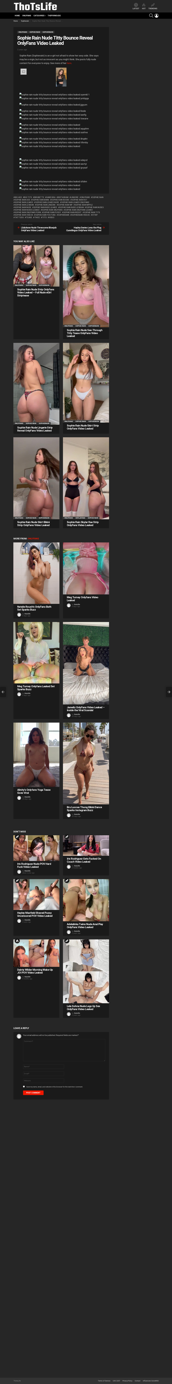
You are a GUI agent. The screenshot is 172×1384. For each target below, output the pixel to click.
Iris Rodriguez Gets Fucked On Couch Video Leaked (84, 860)
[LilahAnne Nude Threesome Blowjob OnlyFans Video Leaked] (3, 692)
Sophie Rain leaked (24, 202)
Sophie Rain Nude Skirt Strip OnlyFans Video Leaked (83, 427)
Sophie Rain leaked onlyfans (75, 202)
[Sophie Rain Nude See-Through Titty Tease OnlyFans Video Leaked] (86, 286)
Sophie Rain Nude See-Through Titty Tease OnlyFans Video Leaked (84, 333)
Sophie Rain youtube (45, 215)
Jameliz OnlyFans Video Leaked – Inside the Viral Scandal (86, 709)
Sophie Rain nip (65, 205)
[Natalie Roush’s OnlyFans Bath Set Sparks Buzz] (36, 573)
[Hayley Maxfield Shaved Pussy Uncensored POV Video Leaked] (36, 894)
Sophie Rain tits (92, 212)
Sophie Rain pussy (52, 212)
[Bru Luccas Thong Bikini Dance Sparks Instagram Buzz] (86, 763)
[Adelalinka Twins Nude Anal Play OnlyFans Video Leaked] (86, 900)
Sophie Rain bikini (40, 200)
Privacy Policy (127, 1381)
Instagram (63, 197)
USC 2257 (116, 1381)
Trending (17, 836)
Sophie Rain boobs (60, 200)
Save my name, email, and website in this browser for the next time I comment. (54, 1087)
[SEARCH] (151, 15)
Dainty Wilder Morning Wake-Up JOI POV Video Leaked (35, 971)
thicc (37, 217)
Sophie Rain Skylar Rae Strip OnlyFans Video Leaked (83, 524)
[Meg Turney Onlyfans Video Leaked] (86, 568)
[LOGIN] (156, 15)
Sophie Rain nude (23, 207)
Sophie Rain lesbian (24, 205)
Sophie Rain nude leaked (45, 207)
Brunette (39, 197)
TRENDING (152, 9)
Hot (17, 940)
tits (44, 217)
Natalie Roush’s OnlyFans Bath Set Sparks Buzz (34, 608)
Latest (136, 9)
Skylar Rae (80, 518)
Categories (38, 16)
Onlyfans (26, 16)
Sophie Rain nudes (95, 207)
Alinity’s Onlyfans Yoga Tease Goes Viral (33, 791)
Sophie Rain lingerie (46, 205)
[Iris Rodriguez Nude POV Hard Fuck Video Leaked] (36, 848)
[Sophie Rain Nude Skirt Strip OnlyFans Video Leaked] (86, 383)
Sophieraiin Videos (81, 215)
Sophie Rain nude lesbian (71, 207)
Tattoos (19, 217)
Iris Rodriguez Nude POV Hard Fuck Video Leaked (34, 865)
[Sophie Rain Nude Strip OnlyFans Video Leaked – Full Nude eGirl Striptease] (36, 266)
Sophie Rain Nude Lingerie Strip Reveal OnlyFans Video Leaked (35, 429)
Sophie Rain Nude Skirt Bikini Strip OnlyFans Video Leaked (33, 524)
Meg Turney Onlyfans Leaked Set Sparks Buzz (36, 688)
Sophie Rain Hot (79, 200)
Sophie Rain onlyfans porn (28, 212)
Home (17, 16)
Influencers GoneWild (151, 1381)
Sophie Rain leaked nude (47, 202)
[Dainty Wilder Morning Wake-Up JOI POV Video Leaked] (36, 953)
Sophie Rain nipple (84, 205)
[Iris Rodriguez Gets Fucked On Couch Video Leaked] (86, 845)
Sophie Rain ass (22, 200)
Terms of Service (104, 1381)
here (69, 63)
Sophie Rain (97, 197)
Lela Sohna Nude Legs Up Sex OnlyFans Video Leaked (83, 1008)
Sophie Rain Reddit (72, 212)
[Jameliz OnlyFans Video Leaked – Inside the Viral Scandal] (86, 663)
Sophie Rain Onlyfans (52, 210)
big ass (18, 197)
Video (51, 217)
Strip (95, 215)
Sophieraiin (63, 215)
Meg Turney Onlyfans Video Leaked (82, 599)
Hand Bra (50, 197)
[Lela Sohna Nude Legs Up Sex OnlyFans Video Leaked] (86, 971)
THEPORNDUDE (54, 16)
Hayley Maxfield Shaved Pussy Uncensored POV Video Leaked (35, 914)
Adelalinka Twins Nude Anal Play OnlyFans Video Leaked (85, 926)
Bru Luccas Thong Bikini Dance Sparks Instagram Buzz (84, 809)
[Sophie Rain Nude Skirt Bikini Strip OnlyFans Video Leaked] (36, 478)
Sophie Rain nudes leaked (27, 210)
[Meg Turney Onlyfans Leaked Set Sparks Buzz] (36, 652)
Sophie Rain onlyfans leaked (79, 210)
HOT (144, 9)
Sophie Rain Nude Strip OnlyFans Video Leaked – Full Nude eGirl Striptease (35, 292)
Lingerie (75, 197)
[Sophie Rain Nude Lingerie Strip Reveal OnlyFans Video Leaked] (36, 384)
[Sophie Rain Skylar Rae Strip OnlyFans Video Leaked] (86, 478)
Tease (29, 217)
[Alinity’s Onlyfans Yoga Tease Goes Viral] (36, 755)
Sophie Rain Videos (24, 215)
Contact (137, 1381)
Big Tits (28, 197)
